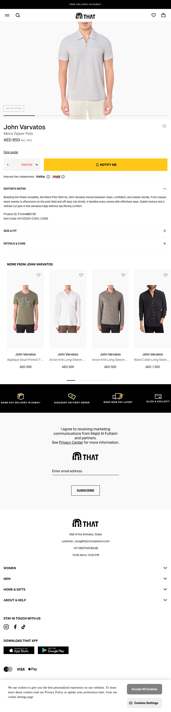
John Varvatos (24, 127)
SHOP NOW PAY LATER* (85, 4)
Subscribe (85, 490)
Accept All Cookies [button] (144, 689)
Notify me (108, 165)
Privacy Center (71, 442)
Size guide (11, 152)
